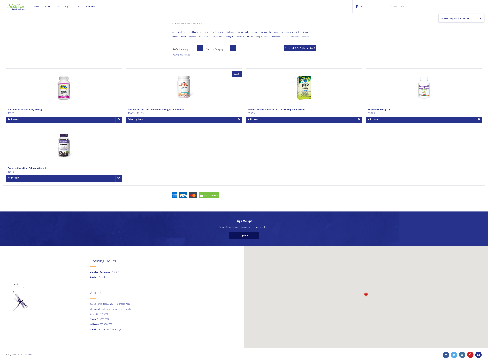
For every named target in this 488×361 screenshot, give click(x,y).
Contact (77, 6)
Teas (286, 36)
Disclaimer (28, 354)
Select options (135, 119)
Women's (295, 36)
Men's (183, 36)
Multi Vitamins (204, 36)
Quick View (119, 120)
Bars (173, 32)
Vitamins (305, 36)
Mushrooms (218, 36)
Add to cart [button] (13, 119)
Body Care (182, 32)
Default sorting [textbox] (180, 49)
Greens (276, 32)
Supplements (276, 36)
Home (36, 6)
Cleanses (204, 32)
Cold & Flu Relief (217, 32)
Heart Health (287, 32)
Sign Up (244, 235)
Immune (175, 36)
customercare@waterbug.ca (110, 329)
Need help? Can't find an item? (300, 48)
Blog (66, 6)
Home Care (308, 32)
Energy (254, 32)
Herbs (297, 32)
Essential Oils (265, 32)
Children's (194, 32)
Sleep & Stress (262, 36)
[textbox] (220, 49)
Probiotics (240, 36)
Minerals (192, 36)
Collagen (230, 32)
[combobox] (187, 48)
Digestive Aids (243, 32)
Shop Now (90, 6)
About (47, 6)
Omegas (229, 36)
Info (57, 6)
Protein (250, 36)
